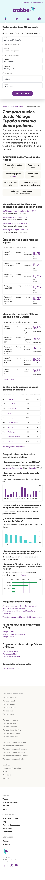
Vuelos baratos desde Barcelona (15, 749)
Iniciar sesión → (37, 2)
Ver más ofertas (8, 379)
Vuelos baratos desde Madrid (13, 746)
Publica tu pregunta (34, 617)
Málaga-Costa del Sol (14, 468)
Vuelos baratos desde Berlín (13, 759)
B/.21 (36, 265)
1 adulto (7, 79)
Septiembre (7, 775)
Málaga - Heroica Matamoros (14, 634)
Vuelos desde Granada (11, 656)
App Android (8, 828)
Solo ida (20, 33)
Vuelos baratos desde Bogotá (14, 752)
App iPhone (7, 832)
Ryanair (13, 176)
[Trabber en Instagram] (4, 866)
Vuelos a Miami (8, 714)
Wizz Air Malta (13, 404)
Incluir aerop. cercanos (12, 45)
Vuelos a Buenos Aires (11, 733)
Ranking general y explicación (14, 447)
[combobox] (22, 39)
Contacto (6, 841)
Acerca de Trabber (10, 818)
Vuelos (5, 799)
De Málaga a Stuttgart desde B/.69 (15, 230)
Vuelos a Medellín (9, 723)
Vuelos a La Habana (10, 720)
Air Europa (11, 432)
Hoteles (6, 806)
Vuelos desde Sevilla (10, 651)
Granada (32, 468)
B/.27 (37, 298)
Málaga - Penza (9, 637)
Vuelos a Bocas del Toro (12, 730)
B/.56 (36, 339)
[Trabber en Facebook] (8, 866)
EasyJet (10, 441)
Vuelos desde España (11, 668)
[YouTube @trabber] (16, 866)
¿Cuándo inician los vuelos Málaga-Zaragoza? (20, 606)
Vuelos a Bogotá (9, 704)
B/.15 (36, 253)
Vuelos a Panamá (9, 697)
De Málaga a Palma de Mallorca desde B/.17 (19, 211)
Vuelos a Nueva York (10, 737)
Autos (5, 809)
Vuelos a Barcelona (10, 727)
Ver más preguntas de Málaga (14, 617)
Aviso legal (6, 861)
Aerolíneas (7, 765)
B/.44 (37, 348)
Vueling (10, 418)
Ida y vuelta (9, 33)
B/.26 (37, 287)
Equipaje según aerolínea (12, 768)
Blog (4, 822)
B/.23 (37, 276)
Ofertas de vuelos (10, 802)
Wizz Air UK (12, 408)
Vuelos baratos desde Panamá (14, 742)
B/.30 (37, 328)
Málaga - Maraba (9, 632)
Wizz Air (11, 427)
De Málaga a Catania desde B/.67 (15, 223)
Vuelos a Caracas (9, 707)
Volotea (10, 413)
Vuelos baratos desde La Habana (15, 756)
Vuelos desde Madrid (10, 654)
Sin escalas (8, 73)
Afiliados (6, 844)
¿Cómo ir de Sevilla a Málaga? (14, 608)
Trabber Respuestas (11, 825)
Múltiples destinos (33, 33)
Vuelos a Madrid (9, 701)
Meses (5, 771)
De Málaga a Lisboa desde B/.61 (15, 217)
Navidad (6, 778)
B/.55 (36, 359)
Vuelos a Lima (8, 711)
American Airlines (14, 436)
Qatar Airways (13, 422)
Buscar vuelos (22, 93)
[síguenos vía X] (11, 866)
